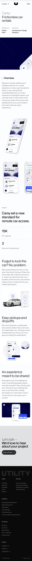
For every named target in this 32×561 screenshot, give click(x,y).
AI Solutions (5, 507)
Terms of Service (6, 532)
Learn (3, 489)
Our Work (4, 483)
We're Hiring (5, 530)
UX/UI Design (6, 509)
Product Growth (20, 489)
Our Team (4, 527)
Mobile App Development (9, 502)
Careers (4, 491)
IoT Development (7, 512)
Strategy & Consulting (22, 487)
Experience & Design (22, 485)
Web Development (7, 505)
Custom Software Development (11, 514)
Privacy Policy (6, 535)
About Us (4, 485)
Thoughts (4, 487)
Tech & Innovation (21, 483)
